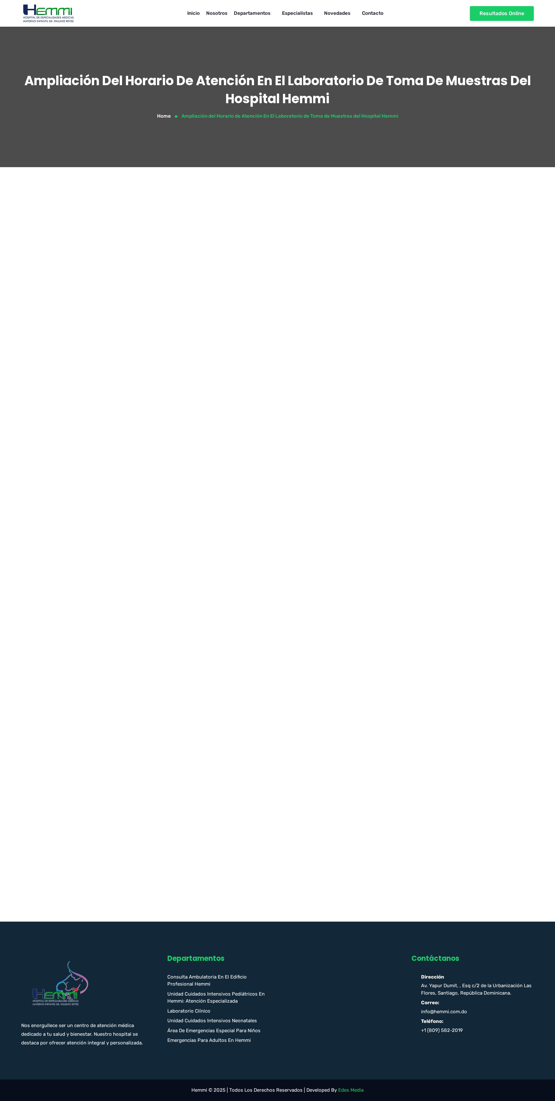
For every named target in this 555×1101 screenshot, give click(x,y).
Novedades (337, 13)
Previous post (45, 860)
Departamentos (252, 13)
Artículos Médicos (398, 266)
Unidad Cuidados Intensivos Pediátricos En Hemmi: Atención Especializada (216, 997)
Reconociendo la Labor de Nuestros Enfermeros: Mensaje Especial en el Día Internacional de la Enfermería (443, 724)
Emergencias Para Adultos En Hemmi (209, 1040)
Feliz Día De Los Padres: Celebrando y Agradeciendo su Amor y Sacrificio (449, 682)
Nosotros (216, 13)
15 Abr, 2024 (39, 659)
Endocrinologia (395, 378)
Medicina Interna (397, 476)
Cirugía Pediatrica (398, 322)
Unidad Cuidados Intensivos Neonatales (212, 1021)
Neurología (390, 504)
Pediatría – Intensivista (404, 574)
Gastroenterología (399, 392)
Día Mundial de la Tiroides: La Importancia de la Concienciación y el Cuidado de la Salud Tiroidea (450, 703)
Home (164, 116)
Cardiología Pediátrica (403, 280)
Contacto (372, 13)
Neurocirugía (393, 490)
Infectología (392, 448)
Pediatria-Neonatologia (405, 588)
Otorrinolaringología (401, 546)
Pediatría (388, 560)
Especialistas (297, 13)
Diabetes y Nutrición (401, 364)
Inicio (193, 13)
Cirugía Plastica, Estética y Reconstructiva (427, 336)
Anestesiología (395, 252)
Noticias (387, 518)
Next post (342, 860)
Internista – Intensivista (405, 462)
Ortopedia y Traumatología (408, 532)
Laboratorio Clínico (188, 1011)
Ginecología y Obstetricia (407, 420)
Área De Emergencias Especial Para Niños (213, 1030)
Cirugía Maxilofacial (400, 308)
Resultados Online (502, 13)
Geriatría (388, 406)
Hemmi (70, 659)
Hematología (393, 434)
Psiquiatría (390, 602)
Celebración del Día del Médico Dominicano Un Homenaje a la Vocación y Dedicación (448, 660)
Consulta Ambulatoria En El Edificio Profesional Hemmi (207, 980)
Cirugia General (395, 294)
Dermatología (394, 350)
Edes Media (351, 1090)
